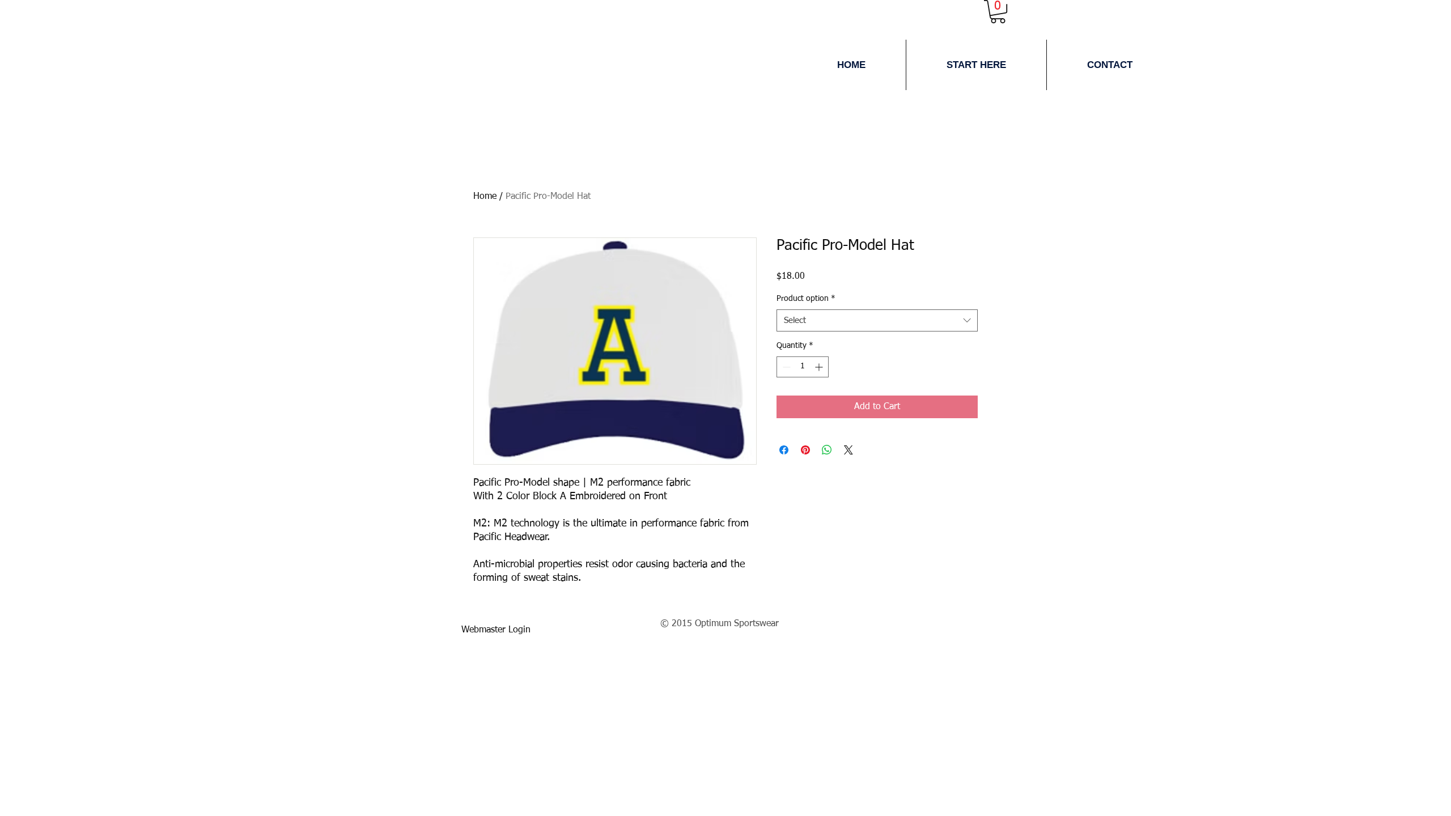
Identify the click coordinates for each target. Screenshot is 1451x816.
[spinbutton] (802, 367)
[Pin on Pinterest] (805, 450)
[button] (976, 65)
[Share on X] (848, 450)
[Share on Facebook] (784, 450)
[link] (998, 11)
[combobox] (877, 320)
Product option (806, 299)
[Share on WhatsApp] (827, 450)
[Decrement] (785, 367)
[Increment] (820, 367)
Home (485, 196)
